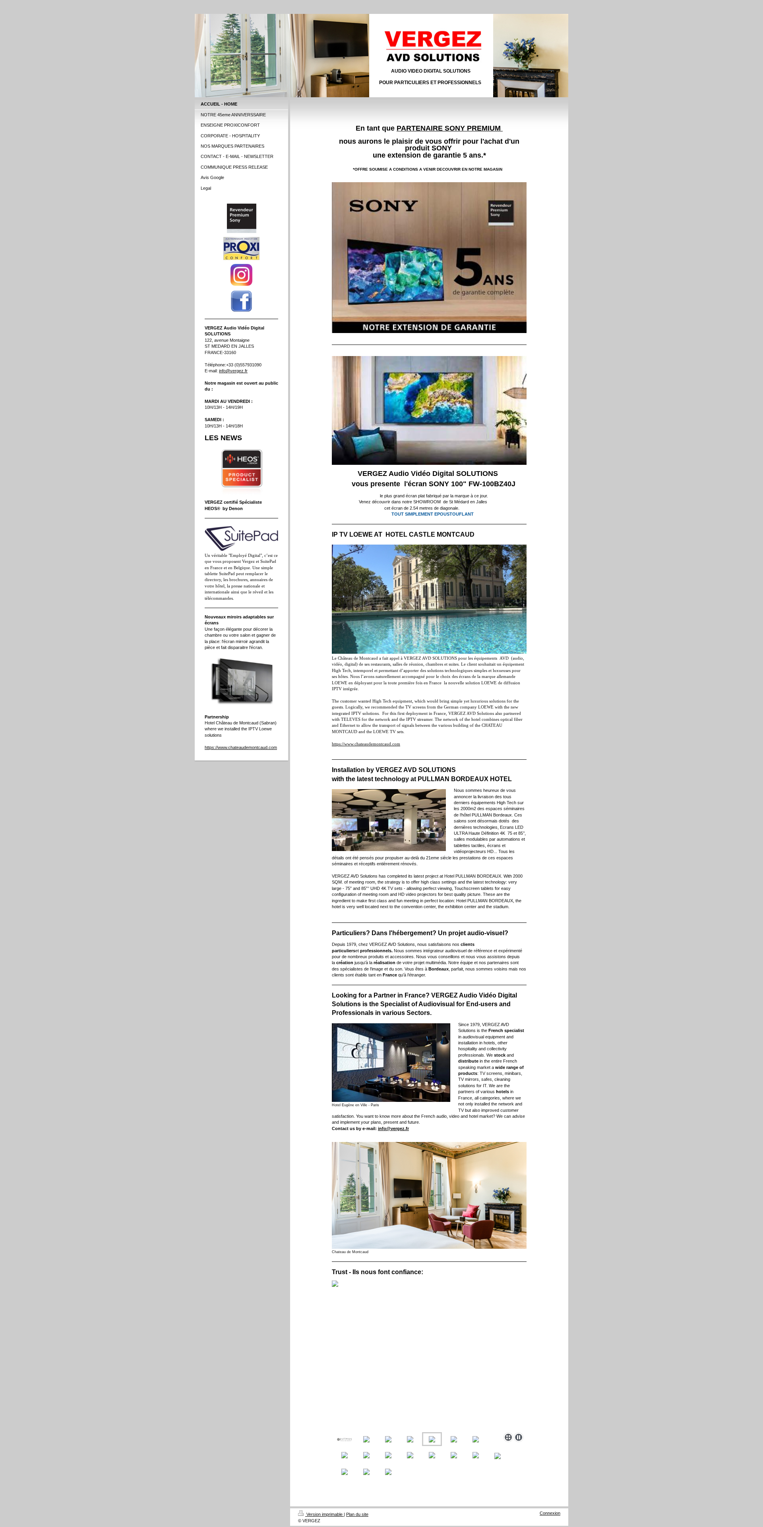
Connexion (550, 1513)
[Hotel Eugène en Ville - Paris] (391, 1062)
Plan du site (357, 1514)
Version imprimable (324, 1514)
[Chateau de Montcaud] (429, 1195)
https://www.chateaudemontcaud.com (241, 747)
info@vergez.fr (233, 370)
